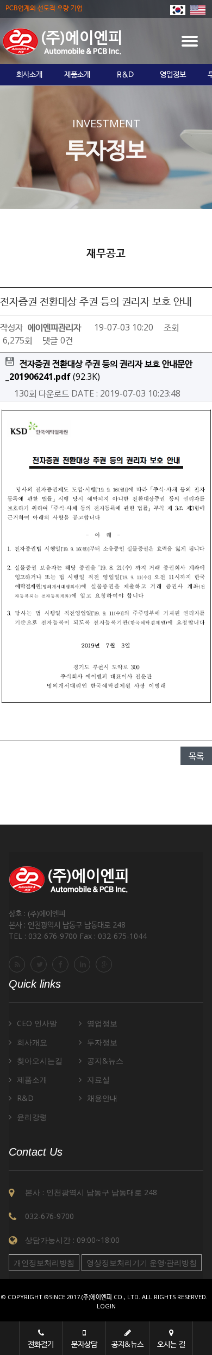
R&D (125, 74)
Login (106, 1306)
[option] (29, 75)
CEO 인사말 (37, 1023)
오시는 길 (171, 1344)
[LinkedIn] (83, 964)
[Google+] (105, 964)
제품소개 (77, 74)
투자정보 (102, 1042)
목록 (196, 756)
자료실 (98, 1079)
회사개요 (32, 1042)
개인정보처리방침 (44, 1262)
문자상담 (84, 1344)
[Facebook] (62, 964)
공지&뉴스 (105, 1060)
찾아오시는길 (40, 1060)
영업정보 (173, 74)
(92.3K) (98, 370)
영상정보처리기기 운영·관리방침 (141, 1262)
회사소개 (29, 74)
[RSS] (18, 964)
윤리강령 (32, 1117)
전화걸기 (41, 1344)
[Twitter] (40, 964)
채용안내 (102, 1098)
